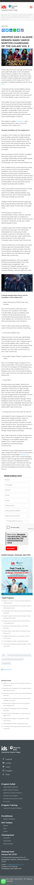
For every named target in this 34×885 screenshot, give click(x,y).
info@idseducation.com (15, 864)
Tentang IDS (6, 838)
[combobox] (17, 500)
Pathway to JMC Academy (10, 795)
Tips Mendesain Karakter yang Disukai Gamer (15, 641)
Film (3, 655)
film (28, 266)
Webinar (5, 825)
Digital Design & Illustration (10, 787)
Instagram (8, 771)
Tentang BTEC (7, 841)
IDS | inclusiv (6, 801)
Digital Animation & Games (10, 790)
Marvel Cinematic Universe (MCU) (12, 659)
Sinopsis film (20, 121)
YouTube (8, 763)
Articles (5, 831)
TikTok (7, 774)
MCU (3, 84)
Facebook (8, 759)
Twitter (7, 767)
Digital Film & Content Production (12, 792)
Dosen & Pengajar (8, 843)
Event (5, 828)
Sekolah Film (25, 454)
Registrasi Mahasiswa (9, 819)
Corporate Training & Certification (12, 808)
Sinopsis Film (6, 663)
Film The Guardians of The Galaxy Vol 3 (19, 655)
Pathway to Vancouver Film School (12, 798)
